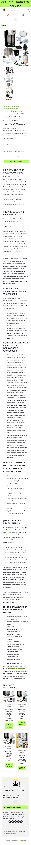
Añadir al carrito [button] (22, 723)
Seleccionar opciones (9, 726)
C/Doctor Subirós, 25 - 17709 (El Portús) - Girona (13, 817)
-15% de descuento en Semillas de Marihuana (22, 2)
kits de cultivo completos (17, 669)
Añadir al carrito (16, 161)
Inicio (5, 106)
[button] (15, 19)
